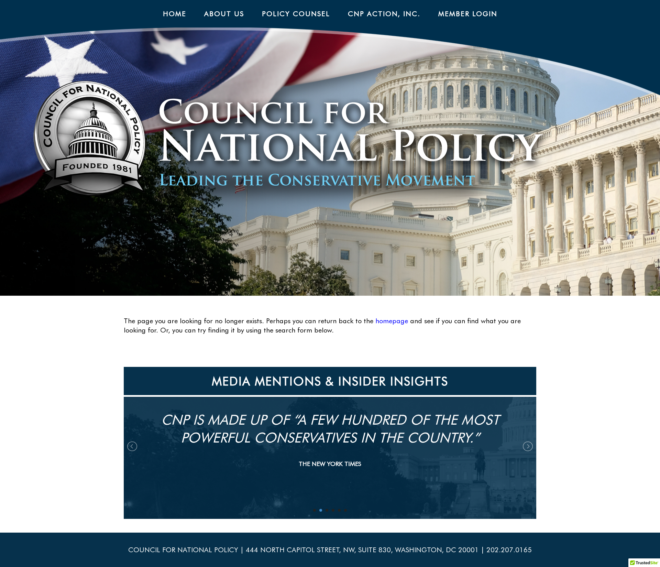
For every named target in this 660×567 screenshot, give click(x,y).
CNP (346, 145)
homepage (391, 321)
